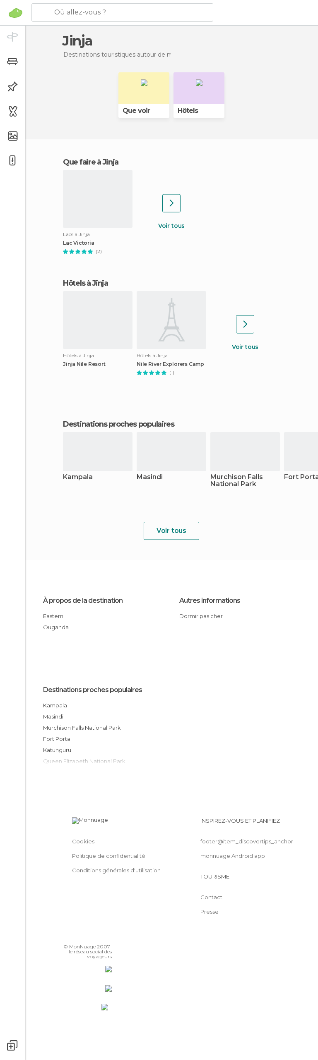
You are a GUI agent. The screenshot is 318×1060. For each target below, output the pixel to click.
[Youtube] (106, 935)
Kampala (78, 477)
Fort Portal (57, 738)
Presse (209, 911)
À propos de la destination (83, 600)
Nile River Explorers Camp (170, 364)
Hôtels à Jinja (85, 283)
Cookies (83, 841)
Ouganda (56, 627)
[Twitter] (85, 935)
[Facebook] (74, 935)
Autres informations (209, 600)
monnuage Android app (232, 855)
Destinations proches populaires (118, 424)
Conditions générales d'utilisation (116, 870)
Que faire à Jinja (90, 162)
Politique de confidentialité (108, 855)
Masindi (150, 477)
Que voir (136, 111)
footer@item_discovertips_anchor (246, 841)
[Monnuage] (15, 13)
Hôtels (188, 111)
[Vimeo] (95, 935)
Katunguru (57, 750)
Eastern (53, 616)
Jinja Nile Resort (84, 364)
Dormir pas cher (201, 616)
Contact (211, 897)
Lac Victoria (78, 243)
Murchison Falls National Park (236, 481)
